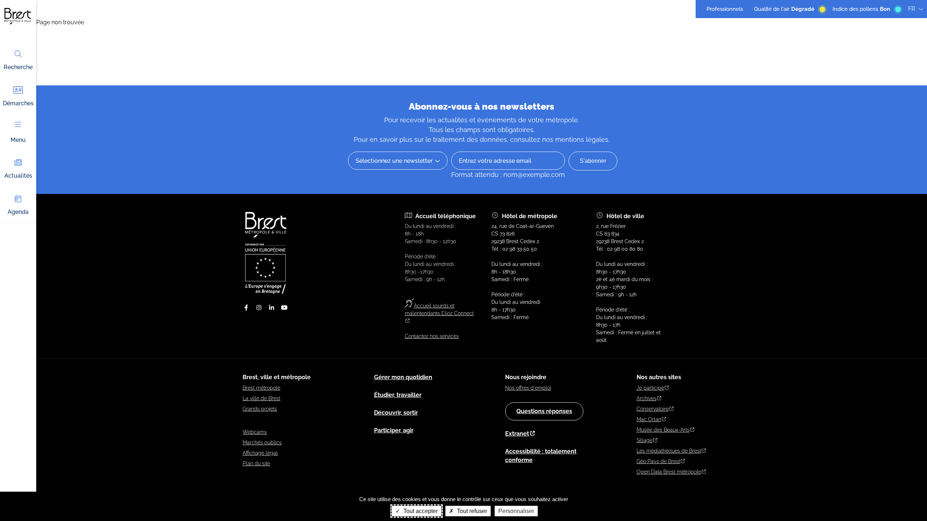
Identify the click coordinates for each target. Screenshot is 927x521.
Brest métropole (261, 388)
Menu (18, 139)
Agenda (18, 211)
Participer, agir (394, 430)
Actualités (18, 175)
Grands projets (260, 409)
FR (911, 8)
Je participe (650, 388)
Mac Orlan (649, 419)
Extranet (517, 433)
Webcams (255, 432)
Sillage (645, 440)
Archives (647, 398)
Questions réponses (544, 411)
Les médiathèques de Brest (669, 451)
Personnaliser (516, 511)
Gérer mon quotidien (403, 377)
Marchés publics (262, 442)
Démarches (18, 103)
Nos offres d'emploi (528, 388)
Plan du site (256, 463)
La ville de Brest (261, 398)
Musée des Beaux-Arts (663, 430)
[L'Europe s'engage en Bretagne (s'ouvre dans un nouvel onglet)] (265, 292)
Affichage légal (260, 453)
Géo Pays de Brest (658, 461)
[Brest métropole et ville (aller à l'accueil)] (266, 235)
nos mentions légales (575, 139)
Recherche (18, 67)
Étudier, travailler (397, 394)
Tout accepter (420, 511)
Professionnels (724, 9)
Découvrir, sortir (396, 412)
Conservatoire (653, 409)
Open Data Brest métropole (669, 472)
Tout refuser (471, 511)
